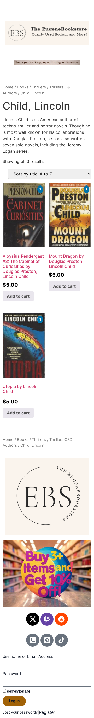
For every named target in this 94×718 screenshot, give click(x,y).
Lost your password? (20, 712)
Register (47, 712)
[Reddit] (61, 619)
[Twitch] (47, 619)
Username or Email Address (28, 657)
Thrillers (39, 87)
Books (22, 87)
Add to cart (18, 296)
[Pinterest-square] (47, 640)
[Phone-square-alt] (32, 640)
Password (12, 674)
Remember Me (18, 691)
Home (8, 87)
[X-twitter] (32, 619)
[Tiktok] (61, 640)
